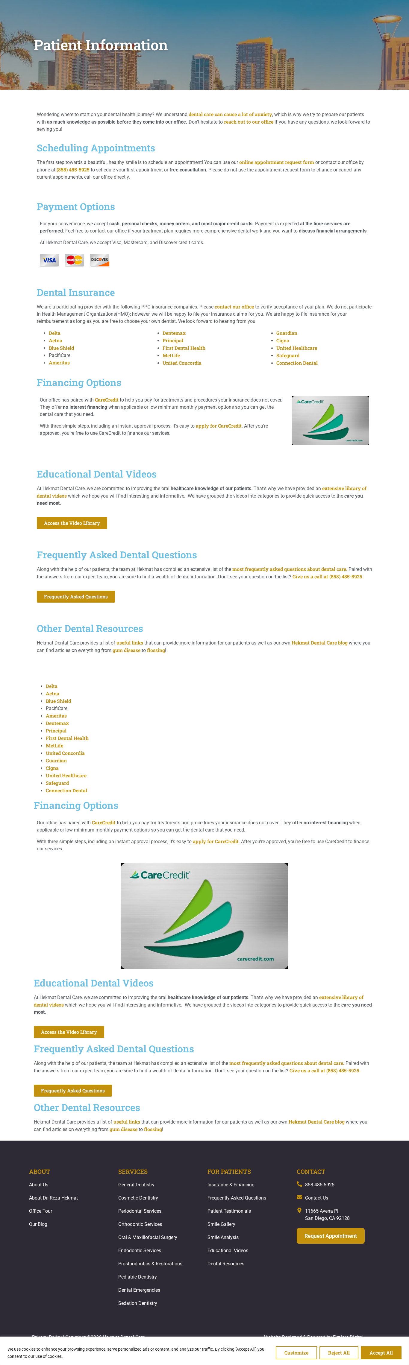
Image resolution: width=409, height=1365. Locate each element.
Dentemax (174, 333)
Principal (173, 340)
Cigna (282, 340)
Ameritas (59, 362)
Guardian (286, 333)
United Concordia (182, 363)
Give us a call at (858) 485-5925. (328, 576)
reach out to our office (248, 121)
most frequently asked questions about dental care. (289, 569)
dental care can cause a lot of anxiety (230, 114)
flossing (156, 650)
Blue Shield (61, 348)
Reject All (339, 1352)
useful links (129, 642)
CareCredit (107, 399)
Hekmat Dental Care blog (320, 642)
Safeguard (287, 355)
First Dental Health (184, 348)
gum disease (126, 650)
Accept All (381, 1352)
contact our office (234, 306)
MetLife (171, 355)
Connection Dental (297, 363)
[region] (204, 1351)
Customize (296, 1352)
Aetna (55, 340)
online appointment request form (276, 162)
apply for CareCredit (219, 425)
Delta (54, 333)
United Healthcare (296, 348)
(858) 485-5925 (73, 169)
